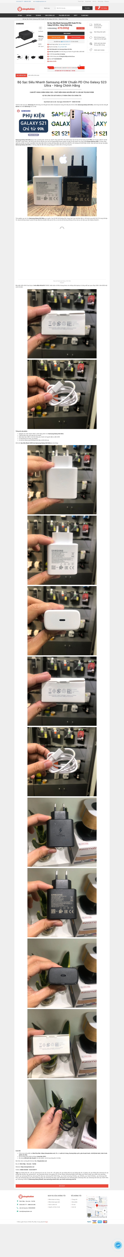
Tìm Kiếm (87, 8)
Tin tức (73, 1204)
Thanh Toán (81, 1)
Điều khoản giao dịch (54, 1202)
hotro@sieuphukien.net (40, 1)
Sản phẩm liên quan (33, 75)
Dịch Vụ (94, 1)
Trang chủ (74, 1199)
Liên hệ (74, 1207)
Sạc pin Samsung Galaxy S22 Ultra (62, 281)
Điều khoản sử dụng (54, 1199)
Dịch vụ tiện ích (53, 1204)
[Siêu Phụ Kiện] (26, 1196)
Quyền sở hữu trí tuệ (54, 1207)
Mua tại (56, 37)
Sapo (46, 1221)
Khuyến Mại (88, 1)
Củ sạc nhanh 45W (62, 46)
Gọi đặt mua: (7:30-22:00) (66, 41)
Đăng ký (107, 1)
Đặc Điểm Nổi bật (21, 75)
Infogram (62, 282)
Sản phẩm (74, 1202)
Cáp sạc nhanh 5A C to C (64, 44)
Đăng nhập (100, 1)
